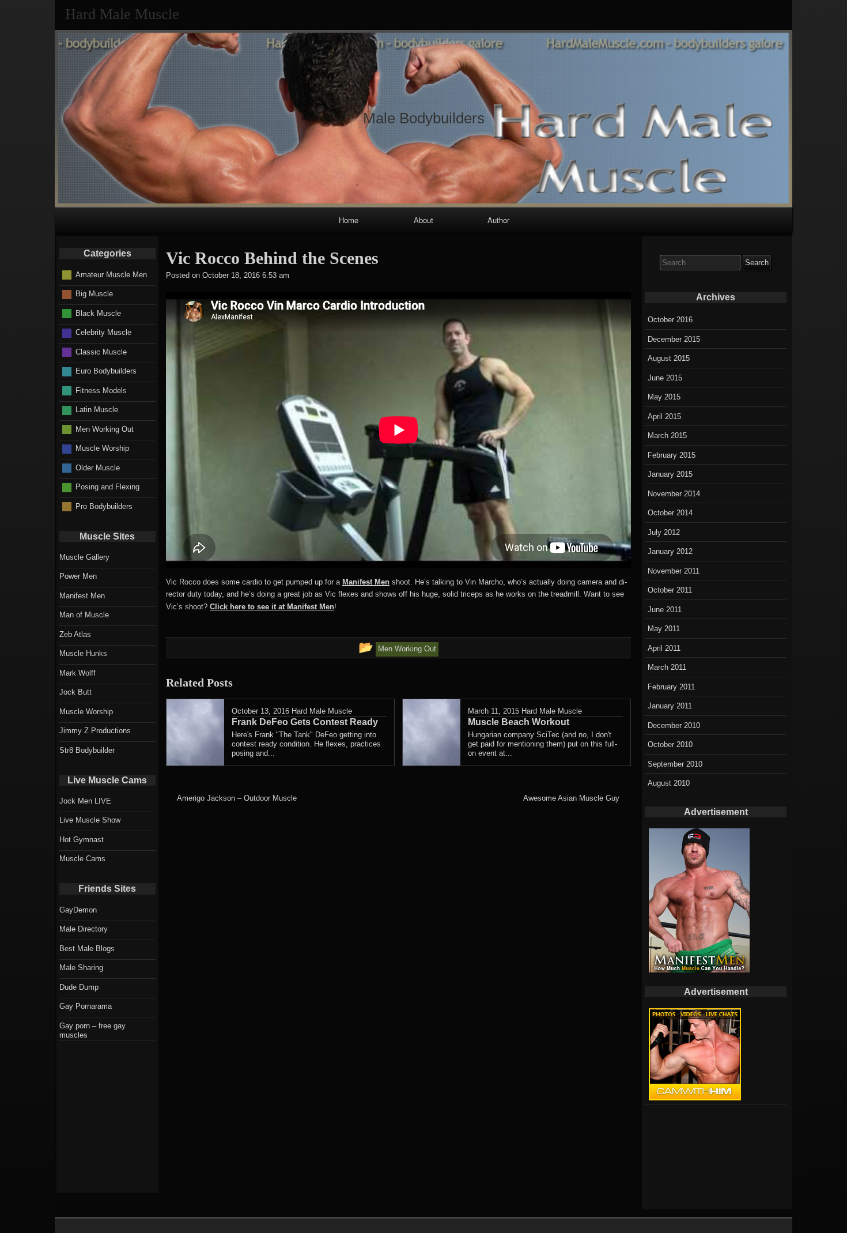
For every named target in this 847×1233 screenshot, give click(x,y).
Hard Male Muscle (322, 711)
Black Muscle (98, 313)
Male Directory (83, 929)
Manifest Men (366, 582)
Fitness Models (101, 390)
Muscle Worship (102, 448)
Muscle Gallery (84, 557)
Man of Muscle (84, 614)
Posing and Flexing (107, 486)
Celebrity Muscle (103, 332)
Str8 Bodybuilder (87, 750)
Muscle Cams (82, 858)
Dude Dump (79, 987)
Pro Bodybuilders (104, 506)
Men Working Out (104, 429)
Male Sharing (81, 967)
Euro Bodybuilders (106, 371)
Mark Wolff (77, 673)
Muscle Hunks (83, 653)
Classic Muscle (101, 352)
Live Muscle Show (89, 820)
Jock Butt (75, 692)
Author (498, 219)
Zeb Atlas (75, 634)
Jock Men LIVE (85, 801)
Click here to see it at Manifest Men (272, 606)
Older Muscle (97, 467)
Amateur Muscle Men (111, 274)
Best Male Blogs (87, 948)
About (423, 219)
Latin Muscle (96, 409)
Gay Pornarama (85, 1006)
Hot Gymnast (81, 839)
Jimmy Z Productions (95, 730)
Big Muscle (94, 293)
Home (348, 219)
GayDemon (78, 910)
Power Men (78, 576)
